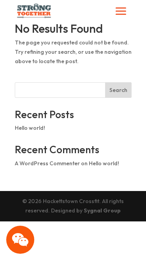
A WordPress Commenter (47, 163)
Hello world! (30, 127)
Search (118, 90)
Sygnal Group (102, 210)
